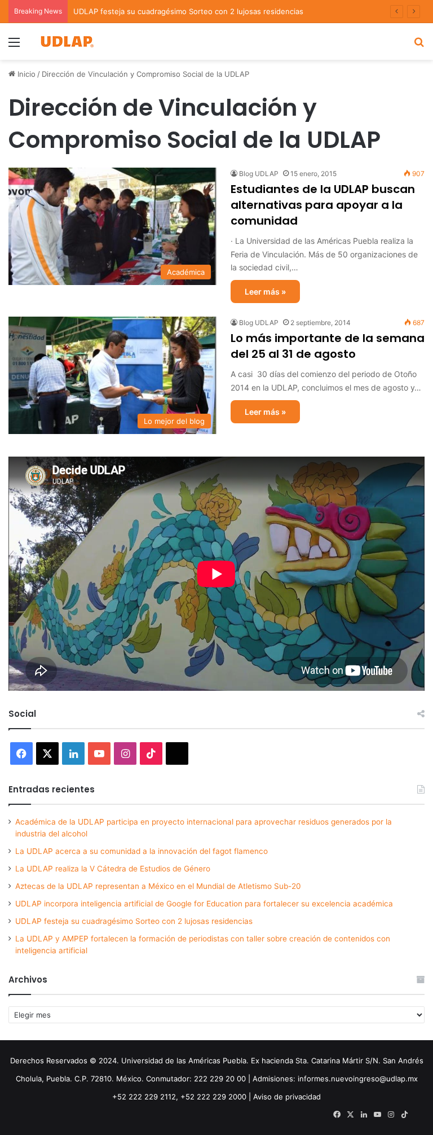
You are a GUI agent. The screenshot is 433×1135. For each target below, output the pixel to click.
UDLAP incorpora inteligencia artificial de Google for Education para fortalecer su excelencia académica (204, 903)
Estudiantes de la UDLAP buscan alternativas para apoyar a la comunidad (323, 205)
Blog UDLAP (259, 173)
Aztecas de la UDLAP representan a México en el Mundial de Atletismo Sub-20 (158, 886)
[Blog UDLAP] (66, 41)
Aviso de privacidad (287, 1096)
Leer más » (265, 291)
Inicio (25, 73)
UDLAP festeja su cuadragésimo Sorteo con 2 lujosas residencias (134, 921)
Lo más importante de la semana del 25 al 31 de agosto (328, 346)
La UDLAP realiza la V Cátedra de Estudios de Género (112, 868)
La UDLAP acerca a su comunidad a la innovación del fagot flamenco (141, 851)
